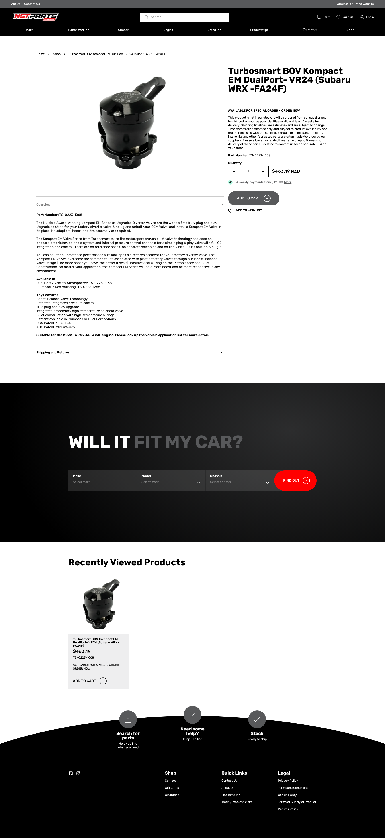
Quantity (235, 163)
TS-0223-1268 (89, 287)
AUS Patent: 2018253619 (55, 327)
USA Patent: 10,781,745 (54, 323)
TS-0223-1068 (100, 283)
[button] (32, 29)
